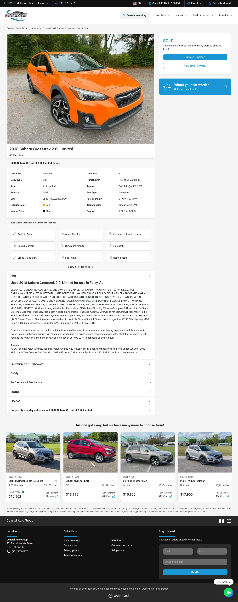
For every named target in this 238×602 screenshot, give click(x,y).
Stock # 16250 (15, 477)
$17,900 (186, 494)
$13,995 (72, 494)
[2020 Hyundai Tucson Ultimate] (205, 452)
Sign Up (195, 572)
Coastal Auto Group (17, 28)
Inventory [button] (160, 15)
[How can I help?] (228, 592)
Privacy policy (71, 550)
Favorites (196, 3)
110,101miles (221, 485)
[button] (27, 3)
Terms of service (73, 555)
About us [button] (224, 15)
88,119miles (108, 485)
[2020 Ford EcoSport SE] (90, 452)
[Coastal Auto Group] (16, 15)
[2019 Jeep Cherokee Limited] (147, 452)
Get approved (71, 545)
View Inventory (72, 540)
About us (116, 540)
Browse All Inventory (195, 57)
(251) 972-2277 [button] (67, 3)
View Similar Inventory (195, 66)
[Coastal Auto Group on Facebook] (220, 520)
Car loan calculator (121, 545)
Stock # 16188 (186, 477)
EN (139, 3)
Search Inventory (137, 15)
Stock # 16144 (129, 477)
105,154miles (164, 485)
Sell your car (118, 550)
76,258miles (51, 485)
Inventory (36, 28)
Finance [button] (179, 15)
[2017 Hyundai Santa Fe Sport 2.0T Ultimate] (33, 452)
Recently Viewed (222, 3)
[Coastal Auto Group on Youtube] (227, 520)
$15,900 (129, 494)
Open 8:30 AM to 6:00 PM (166, 3)
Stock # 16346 (72, 477)
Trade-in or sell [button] (201, 15)
